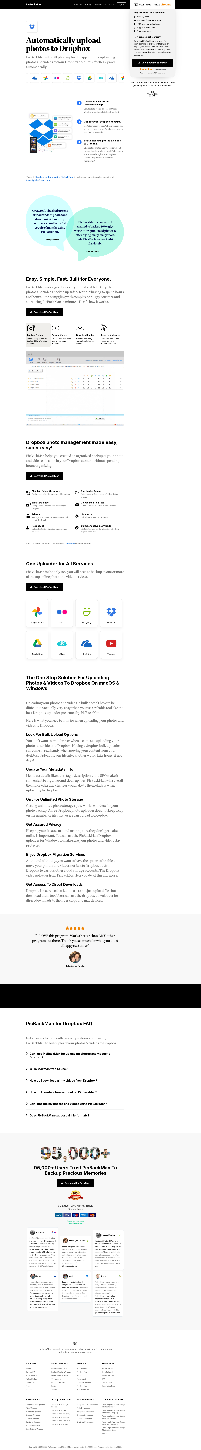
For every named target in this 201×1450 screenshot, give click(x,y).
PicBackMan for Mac (59, 1368)
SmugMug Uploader (33, 1411)
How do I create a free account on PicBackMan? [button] (63, 1092)
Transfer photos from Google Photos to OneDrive (113, 1423)
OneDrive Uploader (33, 1422)
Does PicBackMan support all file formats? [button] (59, 1115)
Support (29, 1389)
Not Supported (83, 1389)
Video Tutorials (108, 1375)
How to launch (107, 1372)
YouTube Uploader (33, 1425)
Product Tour (82, 1372)
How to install (107, 1368)
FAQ (104, 1379)
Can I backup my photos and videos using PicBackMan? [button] (68, 1104)
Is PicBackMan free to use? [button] (49, 1069)
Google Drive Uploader (35, 1429)
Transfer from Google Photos (59, 1405)
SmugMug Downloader (85, 1411)
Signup (54, 1389)
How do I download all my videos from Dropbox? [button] (63, 1080)
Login (53, 1386)
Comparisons (56, 1379)
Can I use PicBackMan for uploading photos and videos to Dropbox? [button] (70, 1055)
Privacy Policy (31, 1375)
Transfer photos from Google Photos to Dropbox (113, 1417)
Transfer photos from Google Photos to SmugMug (113, 1411)
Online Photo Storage (59, 1375)
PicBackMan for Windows (61, 1372)
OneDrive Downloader (85, 1422)
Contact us (70, 543)
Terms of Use (31, 1372)
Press (28, 1386)
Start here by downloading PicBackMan (54, 177)
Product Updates (58, 1382)
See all (104, 1434)
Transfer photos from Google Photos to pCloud (113, 1429)
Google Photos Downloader (87, 1404)
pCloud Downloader (84, 1418)
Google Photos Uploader (35, 1404)
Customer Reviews (84, 1382)
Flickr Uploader (32, 1408)
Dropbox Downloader (85, 1415)
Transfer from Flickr (59, 1410)
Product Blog (82, 1386)
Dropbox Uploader (33, 1415)
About (28, 1368)
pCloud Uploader (32, 1418)
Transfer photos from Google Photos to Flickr (113, 1405)
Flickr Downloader (84, 1408)
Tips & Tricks (107, 1382)
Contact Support (32, 1382)
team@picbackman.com (38, 180)
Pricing (79, 1375)
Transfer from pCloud (59, 1424)
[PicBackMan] (33, 4)
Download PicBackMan (154, 62)
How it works (82, 1368)
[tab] (75, 1055)
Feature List (81, 1379)
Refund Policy (31, 1379)
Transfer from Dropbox (60, 1417)
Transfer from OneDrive (60, 1421)
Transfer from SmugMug (60, 1414)
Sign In (121, 4)
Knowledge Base (108, 1386)
